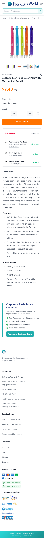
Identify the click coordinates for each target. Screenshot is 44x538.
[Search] (40, 11)
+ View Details (14, 147)
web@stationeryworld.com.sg (13, 399)
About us (5, 447)
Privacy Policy (16, 536)
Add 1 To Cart (22, 121)
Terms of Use (27, 536)
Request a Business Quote (20, 334)
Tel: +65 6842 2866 (9, 389)
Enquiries (5, 462)
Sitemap (5, 457)
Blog (3, 452)
